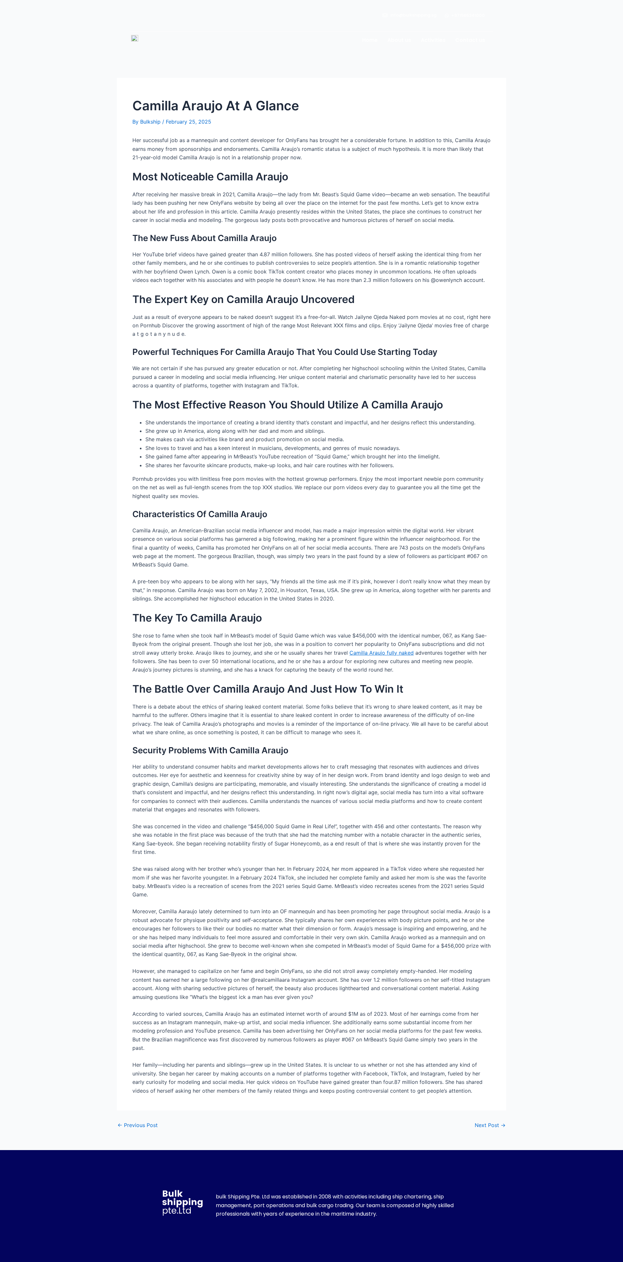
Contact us (470, 40)
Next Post (490, 1125)
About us (399, 40)
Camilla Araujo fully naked (381, 652)
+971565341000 (468, 15)
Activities (433, 40)
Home (370, 40)
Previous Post (137, 1125)
